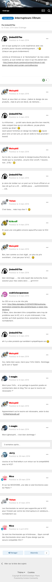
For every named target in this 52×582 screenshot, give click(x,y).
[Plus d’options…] (47, 38)
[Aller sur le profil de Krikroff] (4, 223)
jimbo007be (10, 25)
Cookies (31, 572)
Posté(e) (19, 40)
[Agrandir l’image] (39, 48)
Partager (13, 553)
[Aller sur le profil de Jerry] (4, 454)
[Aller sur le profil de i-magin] (4, 378)
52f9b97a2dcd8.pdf (11, 414)
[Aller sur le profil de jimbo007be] (4, 38)
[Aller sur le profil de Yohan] (4, 202)
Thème (20, 572)
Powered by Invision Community (26, 578)
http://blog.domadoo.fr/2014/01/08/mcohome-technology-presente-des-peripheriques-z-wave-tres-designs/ (25, 307)
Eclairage (22, 27)
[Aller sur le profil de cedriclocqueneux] (4, 294)
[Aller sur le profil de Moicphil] (4, 92)
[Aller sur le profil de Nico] (4, 478)
